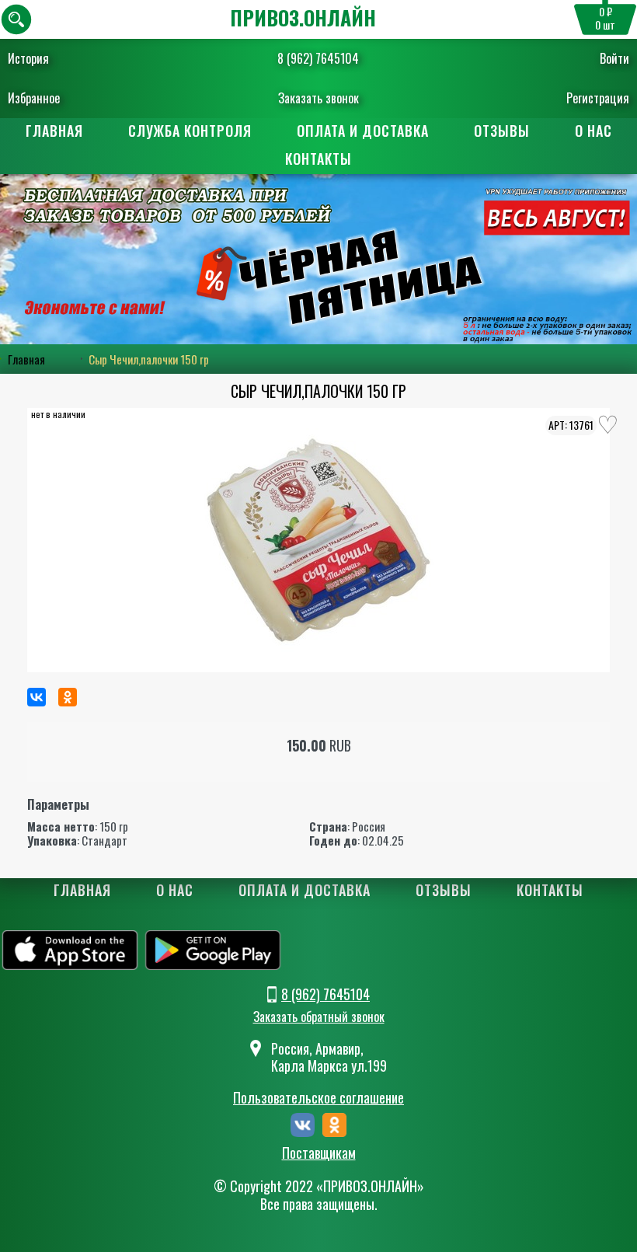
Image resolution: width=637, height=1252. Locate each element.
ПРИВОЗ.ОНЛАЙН (303, 17)
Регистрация (597, 98)
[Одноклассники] (67, 697)
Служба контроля (190, 130)
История (28, 58)
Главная (54, 130)
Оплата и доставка (363, 130)
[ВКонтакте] (36, 697)
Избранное (34, 98)
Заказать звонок (318, 98)
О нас (593, 130)
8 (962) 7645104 (318, 58)
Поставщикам (319, 1153)
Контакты (318, 158)
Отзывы (502, 130)
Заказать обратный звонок (319, 1016)
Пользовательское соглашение (318, 1097)
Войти (614, 58)
